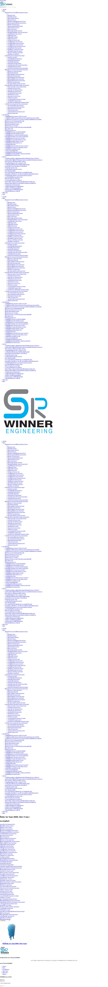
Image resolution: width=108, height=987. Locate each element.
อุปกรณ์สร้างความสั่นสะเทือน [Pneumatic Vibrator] (18, 102)
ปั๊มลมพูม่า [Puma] (11, 15)
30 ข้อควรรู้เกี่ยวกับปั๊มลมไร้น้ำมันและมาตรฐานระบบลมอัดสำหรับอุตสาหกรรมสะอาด (23, 159)
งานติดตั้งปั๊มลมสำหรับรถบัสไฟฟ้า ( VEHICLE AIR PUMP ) (17, 153)
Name (1, 979)
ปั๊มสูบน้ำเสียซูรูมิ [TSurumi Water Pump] (16, 77)
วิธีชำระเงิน (5, 192)
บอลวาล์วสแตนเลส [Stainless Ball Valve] (16, 107)
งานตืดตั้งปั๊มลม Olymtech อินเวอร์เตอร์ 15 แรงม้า (15, 139)
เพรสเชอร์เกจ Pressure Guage (11, 167)
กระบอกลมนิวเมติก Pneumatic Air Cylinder (17, 99)
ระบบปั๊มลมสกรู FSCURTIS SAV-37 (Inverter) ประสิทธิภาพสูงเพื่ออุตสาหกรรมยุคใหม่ (23, 119)
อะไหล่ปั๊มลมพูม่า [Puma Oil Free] (15, 33)
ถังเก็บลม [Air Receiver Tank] (14, 40)
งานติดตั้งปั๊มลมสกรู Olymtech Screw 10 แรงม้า (15, 138)
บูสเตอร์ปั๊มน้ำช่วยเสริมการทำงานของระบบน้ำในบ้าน (16, 136)
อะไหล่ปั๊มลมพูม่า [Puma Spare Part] (15, 41)
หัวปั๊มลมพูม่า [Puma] (12, 35)
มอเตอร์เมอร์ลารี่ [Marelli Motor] (14, 63)
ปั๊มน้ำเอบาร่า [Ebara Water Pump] (15, 71)
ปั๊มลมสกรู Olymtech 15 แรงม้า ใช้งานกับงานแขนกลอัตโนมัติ (18, 127)
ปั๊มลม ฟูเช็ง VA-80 (9, 128)
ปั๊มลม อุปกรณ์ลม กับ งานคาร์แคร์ (12, 178)
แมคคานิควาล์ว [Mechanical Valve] (15, 89)
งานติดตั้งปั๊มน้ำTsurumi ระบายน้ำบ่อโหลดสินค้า (15, 131)
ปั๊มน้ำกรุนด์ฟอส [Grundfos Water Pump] (16, 74)
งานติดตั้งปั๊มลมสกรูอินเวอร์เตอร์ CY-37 (13, 142)
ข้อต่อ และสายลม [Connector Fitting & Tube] (17, 86)
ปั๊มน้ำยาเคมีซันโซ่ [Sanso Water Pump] (16, 79)
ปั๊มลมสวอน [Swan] (12, 19)
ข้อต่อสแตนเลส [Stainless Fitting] (14, 108)
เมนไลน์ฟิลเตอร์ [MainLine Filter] (15, 47)
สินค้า (3, 11)
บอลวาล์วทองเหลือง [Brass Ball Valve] (16, 105)
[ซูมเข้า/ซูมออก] (0, 985)
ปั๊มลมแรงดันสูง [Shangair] (13, 18)
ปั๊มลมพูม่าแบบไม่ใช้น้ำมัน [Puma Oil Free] (17, 21)
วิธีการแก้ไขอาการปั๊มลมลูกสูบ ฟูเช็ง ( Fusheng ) (15, 161)
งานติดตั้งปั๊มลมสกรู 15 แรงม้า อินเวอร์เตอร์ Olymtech (16, 135)
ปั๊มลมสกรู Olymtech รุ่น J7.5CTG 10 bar (13, 122)
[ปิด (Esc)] (4, 985)
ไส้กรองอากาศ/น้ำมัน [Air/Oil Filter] (15, 52)
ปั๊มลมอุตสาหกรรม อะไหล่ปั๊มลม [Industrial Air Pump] (16, 12)
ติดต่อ (3, 194)
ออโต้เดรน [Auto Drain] (13, 97)
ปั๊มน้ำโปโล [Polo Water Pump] (14, 75)
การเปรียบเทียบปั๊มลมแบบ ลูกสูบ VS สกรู (13, 177)
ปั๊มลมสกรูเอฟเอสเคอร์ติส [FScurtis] (15, 26)
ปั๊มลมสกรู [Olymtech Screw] (13, 24)
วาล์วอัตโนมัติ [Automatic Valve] (14, 100)
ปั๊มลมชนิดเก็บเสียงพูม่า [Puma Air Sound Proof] (18, 32)
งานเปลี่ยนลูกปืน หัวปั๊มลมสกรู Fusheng (13, 152)
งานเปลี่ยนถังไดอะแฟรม (10, 144)
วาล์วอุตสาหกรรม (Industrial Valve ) (12, 184)
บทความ (4, 156)
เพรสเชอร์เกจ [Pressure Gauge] (14, 88)
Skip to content (3, 0)
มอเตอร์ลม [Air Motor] (12, 57)
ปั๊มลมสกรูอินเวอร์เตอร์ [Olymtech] (15, 30)
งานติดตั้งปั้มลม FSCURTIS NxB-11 (12, 155)
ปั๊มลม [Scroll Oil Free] (12, 29)
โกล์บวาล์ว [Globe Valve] (13, 110)
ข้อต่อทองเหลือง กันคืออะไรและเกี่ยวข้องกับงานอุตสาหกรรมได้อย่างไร (20, 183)
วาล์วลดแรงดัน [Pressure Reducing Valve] (16, 111)
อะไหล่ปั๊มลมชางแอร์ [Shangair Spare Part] (16, 46)
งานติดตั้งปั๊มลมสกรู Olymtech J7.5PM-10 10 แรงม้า (16, 116)
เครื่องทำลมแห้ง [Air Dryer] (13, 27)
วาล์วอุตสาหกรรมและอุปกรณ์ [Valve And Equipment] (16, 103)
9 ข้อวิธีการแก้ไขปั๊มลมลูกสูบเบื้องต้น (13, 187)
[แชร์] (3, 985)
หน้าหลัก (4, 9)
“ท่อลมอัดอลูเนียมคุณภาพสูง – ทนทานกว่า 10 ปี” (15, 163)
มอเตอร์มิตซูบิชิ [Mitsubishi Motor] (15, 58)
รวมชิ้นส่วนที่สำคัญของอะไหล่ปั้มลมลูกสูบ (14, 186)
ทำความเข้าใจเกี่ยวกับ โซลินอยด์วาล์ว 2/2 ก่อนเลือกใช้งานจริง (18, 172)
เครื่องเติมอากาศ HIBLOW (13, 54)
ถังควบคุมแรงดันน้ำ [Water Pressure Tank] (16, 83)
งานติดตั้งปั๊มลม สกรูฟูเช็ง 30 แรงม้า (12, 149)
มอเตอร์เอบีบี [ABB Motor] (13, 61)
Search (1, 6)
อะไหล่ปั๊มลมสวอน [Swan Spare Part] (15, 44)
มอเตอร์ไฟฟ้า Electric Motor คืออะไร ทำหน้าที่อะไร (16, 166)
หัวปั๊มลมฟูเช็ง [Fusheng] (13, 37)
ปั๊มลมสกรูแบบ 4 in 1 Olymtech (11, 125)
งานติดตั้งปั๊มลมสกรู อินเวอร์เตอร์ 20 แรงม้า (14, 133)
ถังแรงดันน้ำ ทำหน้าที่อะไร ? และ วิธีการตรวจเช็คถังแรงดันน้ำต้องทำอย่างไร (21, 173)
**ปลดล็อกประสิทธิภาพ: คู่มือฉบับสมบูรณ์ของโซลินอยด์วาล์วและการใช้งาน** (22, 158)
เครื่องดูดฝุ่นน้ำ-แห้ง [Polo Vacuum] (15, 51)
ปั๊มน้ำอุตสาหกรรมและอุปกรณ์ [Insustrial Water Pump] (16, 69)
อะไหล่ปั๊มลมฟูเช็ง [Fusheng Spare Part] (16, 43)
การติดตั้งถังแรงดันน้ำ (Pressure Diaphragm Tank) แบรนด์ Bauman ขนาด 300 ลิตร (22, 117)
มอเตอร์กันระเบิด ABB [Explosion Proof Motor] (17, 65)
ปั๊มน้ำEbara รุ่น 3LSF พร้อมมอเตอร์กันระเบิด (14, 121)
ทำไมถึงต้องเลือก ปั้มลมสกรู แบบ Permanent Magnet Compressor (18, 175)
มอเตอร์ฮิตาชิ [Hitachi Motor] (14, 60)
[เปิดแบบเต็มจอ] (1, 985)
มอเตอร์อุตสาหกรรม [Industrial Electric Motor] (14, 55)
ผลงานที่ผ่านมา (5, 114)
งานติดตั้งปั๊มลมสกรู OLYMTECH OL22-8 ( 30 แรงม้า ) (16, 145)
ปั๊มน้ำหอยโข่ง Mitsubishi (13, 72)
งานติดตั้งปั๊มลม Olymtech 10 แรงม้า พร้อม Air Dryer (16, 147)
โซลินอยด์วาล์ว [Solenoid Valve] (14, 91)
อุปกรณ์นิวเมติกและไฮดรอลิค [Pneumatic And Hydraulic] (17, 85)
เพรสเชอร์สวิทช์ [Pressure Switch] (15, 93)
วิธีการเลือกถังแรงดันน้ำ (10, 170)
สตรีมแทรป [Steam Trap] (13, 113)
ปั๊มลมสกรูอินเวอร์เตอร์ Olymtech (12, 124)
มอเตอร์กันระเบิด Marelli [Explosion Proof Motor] (18, 68)
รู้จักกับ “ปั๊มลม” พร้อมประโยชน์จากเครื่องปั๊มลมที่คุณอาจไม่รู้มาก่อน (20, 181)
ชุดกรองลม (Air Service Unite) (14, 96)
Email (1, 980)
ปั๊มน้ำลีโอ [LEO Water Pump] (14, 82)
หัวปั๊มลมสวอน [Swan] (12, 38)
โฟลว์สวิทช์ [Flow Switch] (13, 94)
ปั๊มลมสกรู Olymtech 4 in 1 (10, 130)
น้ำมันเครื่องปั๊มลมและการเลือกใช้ (12, 191)
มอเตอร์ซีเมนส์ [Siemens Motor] (14, 66)
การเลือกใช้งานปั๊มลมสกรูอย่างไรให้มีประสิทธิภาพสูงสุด (17, 164)
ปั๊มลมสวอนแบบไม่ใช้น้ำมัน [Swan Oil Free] (17, 23)
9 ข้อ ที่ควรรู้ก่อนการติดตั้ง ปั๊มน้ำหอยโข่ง (14, 189)
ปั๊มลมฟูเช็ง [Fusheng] (12, 16)
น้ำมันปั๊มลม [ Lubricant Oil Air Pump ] (16, 49)
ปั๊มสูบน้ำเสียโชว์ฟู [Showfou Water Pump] (16, 80)
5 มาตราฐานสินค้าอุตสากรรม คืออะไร (13, 180)
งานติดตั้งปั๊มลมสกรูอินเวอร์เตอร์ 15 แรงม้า (14, 141)
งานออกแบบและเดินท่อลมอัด (11, 150)
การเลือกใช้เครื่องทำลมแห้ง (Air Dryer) (13, 169)
